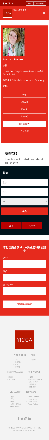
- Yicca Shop (31, 401)
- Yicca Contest (32, 397)
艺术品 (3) (24, 101)
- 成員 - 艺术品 (15, 404)
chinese (39, 3)
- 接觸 (30, 377)
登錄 (29, 3)
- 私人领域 (11, 379)
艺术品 (31, 225)
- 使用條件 (32, 384)
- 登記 (12, 399)
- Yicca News (31, 399)
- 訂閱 (33, 359)
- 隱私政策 (32, 387)
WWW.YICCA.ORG (24, 427)
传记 (24, 94)
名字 (5, 258)
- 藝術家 (10, 377)
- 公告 (15, 359)
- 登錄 (12, 397)
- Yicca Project (32, 404)
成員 (11, 225)
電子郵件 (8, 284)
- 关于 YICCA (33, 382)
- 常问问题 (17, 362)
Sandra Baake (13, 59)
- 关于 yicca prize (35, 379)
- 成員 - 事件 (14, 406)
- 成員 (12, 401)
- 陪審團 (16, 367)
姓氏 (6, 271)
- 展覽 (15, 364)
